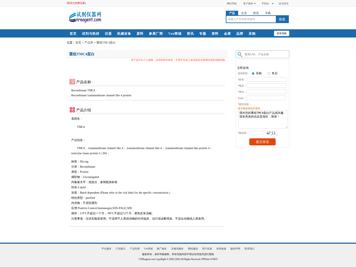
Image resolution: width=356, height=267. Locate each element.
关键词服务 (177, 248)
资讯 (256, 13)
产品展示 (120, 248)
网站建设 (193, 248)
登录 (70, 3)
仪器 (108, 33)
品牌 (239, 33)
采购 (252, 33)
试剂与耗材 (91, 33)
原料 (140, 33)
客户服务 (248, 3)
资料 (215, 33)
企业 (244, 13)
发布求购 (282, 33)
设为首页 (284, 3)
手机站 (265, 3)
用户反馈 (207, 248)
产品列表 (135, 248)
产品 (232, 13)
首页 (73, 33)
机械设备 (124, 33)
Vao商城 (175, 33)
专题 (202, 33)
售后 (274, 73)
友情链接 (221, 248)
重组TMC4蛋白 (106, 42)
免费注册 (80, 3)
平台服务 (106, 248)
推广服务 (162, 248)
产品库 (88, 42)
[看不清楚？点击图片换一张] (271, 133)
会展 (227, 33)
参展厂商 (156, 33)
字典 (268, 13)
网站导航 (232, 3)
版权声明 (235, 248)
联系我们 (249, 248)
